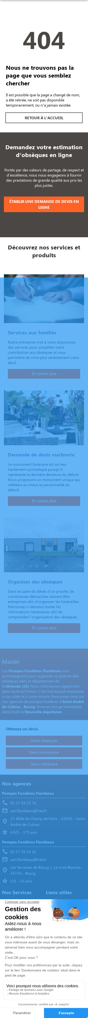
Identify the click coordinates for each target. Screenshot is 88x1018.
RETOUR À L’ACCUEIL (44, 117)
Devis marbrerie (44, 763)
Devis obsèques (44, 740)
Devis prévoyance (44, 752)
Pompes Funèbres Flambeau (28, 793)
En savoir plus (44, 374)
